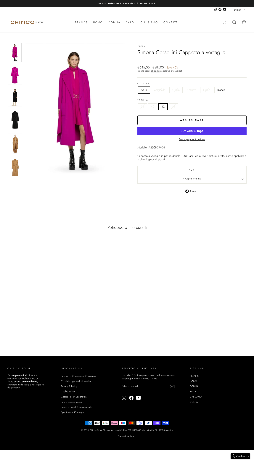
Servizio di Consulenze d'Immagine (78, 376)
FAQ (192, 170)
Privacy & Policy (69, 386)
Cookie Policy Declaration (73, 396)
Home (140, 46)
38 (142, 107)
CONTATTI (171, 22)
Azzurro (191, 90)
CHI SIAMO (149, 22)
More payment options (192, 139)
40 (152, 107)
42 (163, 107)
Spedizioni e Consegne (72, 412)
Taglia (142, 100)
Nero (144, 90)
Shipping (155, 71)
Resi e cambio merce (71, 402)
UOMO (98, 22)
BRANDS (81, 22)
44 (173, 107)
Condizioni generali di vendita (76, 381)
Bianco (221, 90)
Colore (143, 83)
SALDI (130, 22)
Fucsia (206, 90)
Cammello (159, 90)
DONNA (114, 22)
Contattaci (192, 179)
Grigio (176, 90)
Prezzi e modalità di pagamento (76, 407)
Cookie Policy (68, 391)
